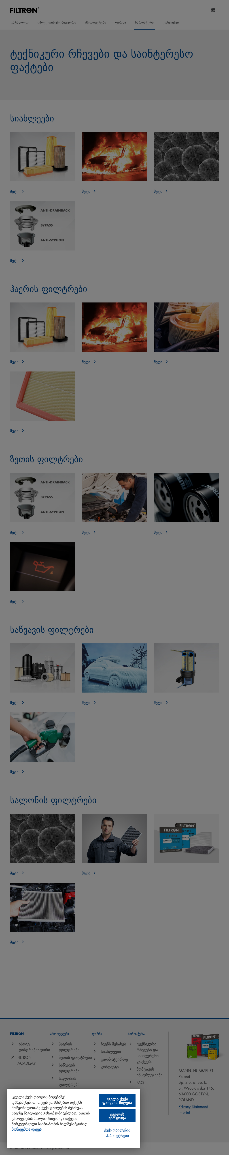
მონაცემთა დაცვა (27, 1129)
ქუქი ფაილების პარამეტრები (117, 1132)
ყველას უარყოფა (117, 1115)
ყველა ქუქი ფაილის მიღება (117, 1100)
